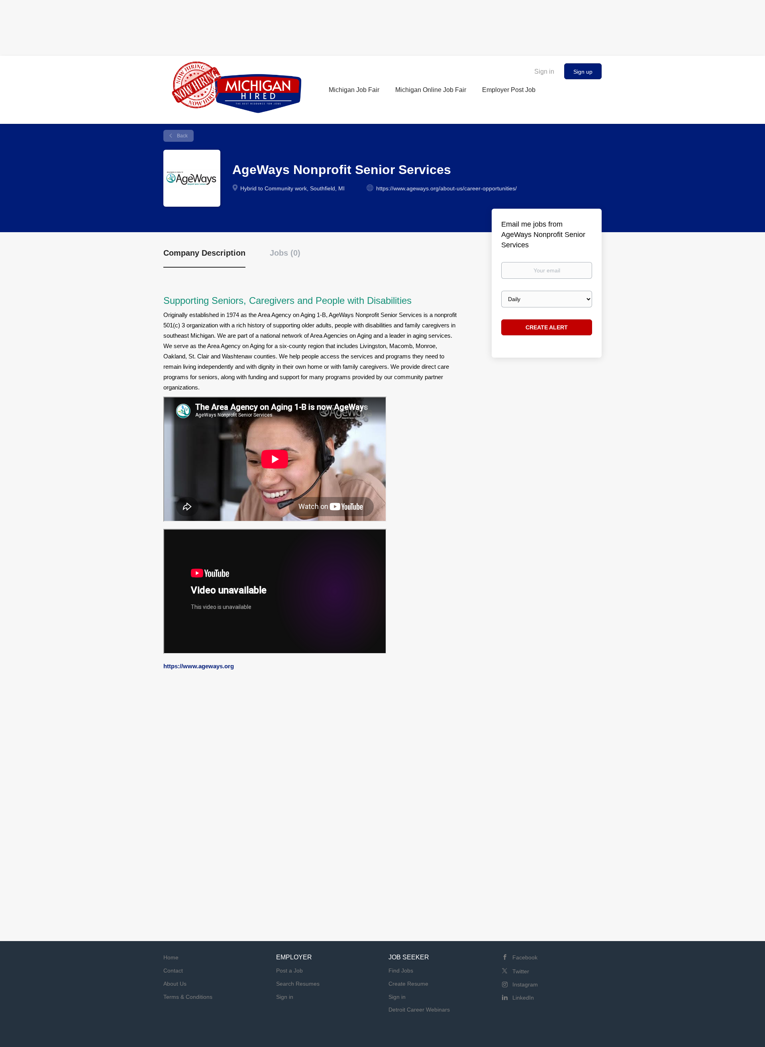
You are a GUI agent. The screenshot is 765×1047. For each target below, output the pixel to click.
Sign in (544, 71)
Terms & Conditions (187, 997)
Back (182, 136)
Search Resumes (298, 983)
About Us (174, 983)
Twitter (520, 971)
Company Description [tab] (204, 253)
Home (170, 957)
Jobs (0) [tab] (285, 253)
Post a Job (289, 970)
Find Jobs (400, 970)
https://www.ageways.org (198, 666)
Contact (173, 970)
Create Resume (408, 983)
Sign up (582, 71)
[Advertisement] (382, 26)
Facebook (524, 957)
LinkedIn (523, 997)
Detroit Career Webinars (419, 1009)
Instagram (525, 984)
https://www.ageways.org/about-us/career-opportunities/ (446, 188)
